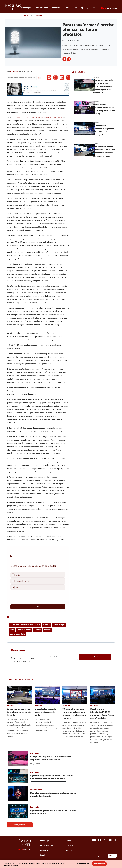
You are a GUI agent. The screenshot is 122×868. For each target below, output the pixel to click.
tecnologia (47, 629)
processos (37, 629)
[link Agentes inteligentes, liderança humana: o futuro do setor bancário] (18, 811)
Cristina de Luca (27, 625)
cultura (38, 625)
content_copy (39, 78)
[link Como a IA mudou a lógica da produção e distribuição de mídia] (19, 695)
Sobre (68, 841)
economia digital (59, 625)
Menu (89, 8)
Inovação (56, 8)
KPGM (12, 629)
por (102, 5)
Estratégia (26, 8)
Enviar (95, 656)
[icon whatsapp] (68, 77)
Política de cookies (11, 865)
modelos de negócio (24, 629)
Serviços (69, 8)
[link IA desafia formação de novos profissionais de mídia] (47, 695)
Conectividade (41, 8)
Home (25, 15)
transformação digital (17, 634)
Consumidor (14, 625)
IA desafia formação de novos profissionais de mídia (45, 712)
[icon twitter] (55, 77)
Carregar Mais (19, 825)
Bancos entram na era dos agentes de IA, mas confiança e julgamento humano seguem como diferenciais (103, 86)
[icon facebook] (49, 77)
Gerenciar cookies (82, 864)
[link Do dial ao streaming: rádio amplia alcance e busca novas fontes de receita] (18, 793)
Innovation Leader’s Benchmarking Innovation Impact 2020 (38, 117)
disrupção (46, 625)
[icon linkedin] (62, 77)
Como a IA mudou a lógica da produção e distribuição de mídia (19, 712)
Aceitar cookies (99, 864)
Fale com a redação (70, 848)
